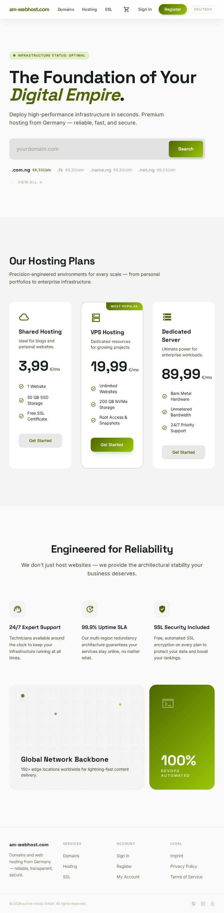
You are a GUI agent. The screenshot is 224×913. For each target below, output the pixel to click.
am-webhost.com (29, 9)
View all (30, 182)
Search (186, 149)
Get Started (40, 440)
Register (172, 9)
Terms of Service (186, 876)
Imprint (176, 855)
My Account (128, 876)
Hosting (89, 9)
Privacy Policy (183, 866)
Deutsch (203, 9)
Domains (66, 9)
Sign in (145, 9)
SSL (108, 9)
